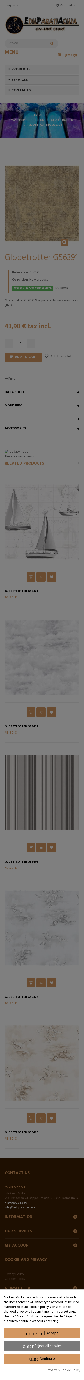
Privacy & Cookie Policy (63, 1370)
